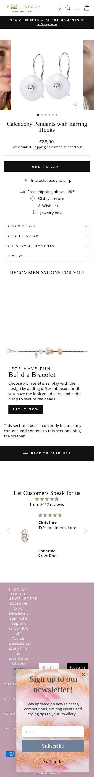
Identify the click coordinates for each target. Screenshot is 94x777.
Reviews (16, 256)
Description (21, 226)
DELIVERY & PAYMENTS (31, 246)
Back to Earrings (50, 453)
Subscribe (53, 745)
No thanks (53, 761)
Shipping (39, 147)
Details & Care (24, 236)
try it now (26, 409)
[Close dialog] (84, 675)
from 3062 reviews (47, 504)
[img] (47, 499)
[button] (9, 530)
